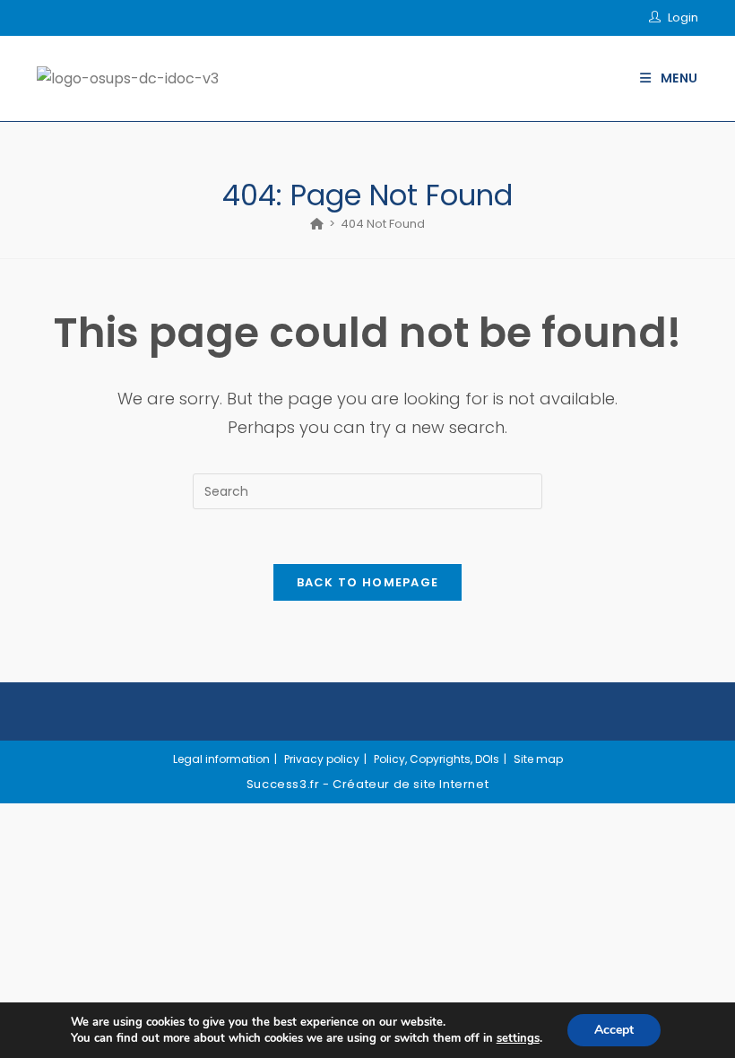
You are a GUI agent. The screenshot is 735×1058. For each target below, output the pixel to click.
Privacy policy (321, 759)
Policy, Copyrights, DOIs (436, 759)
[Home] (317, 223)
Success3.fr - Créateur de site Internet (367, 784)
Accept (614, 1029)
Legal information (221, 759)
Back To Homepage (368, 582)
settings (518, 1038)
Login (683, 17)
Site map (538, 759)
